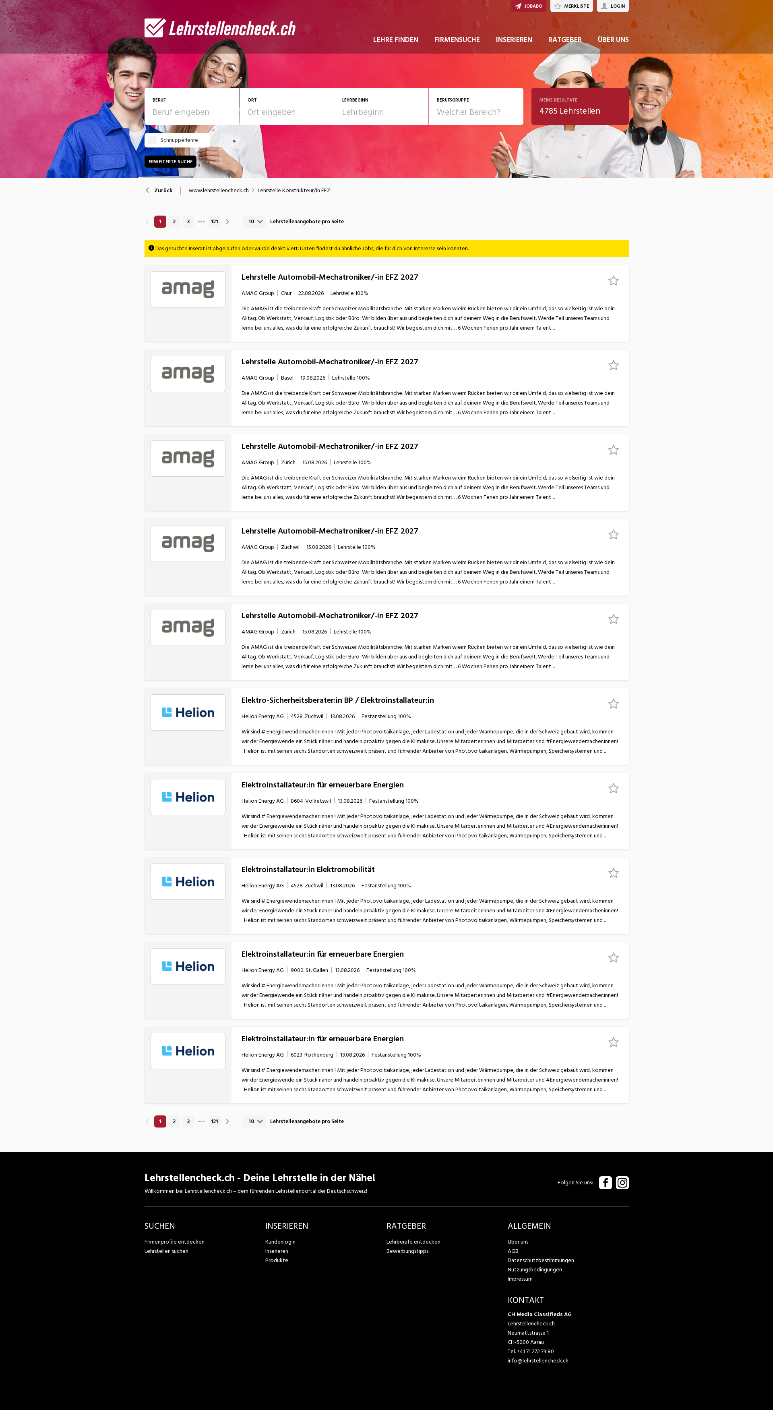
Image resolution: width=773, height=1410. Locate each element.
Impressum (520, 1278)
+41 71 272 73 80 (535, 1351)
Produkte (276, 1260)
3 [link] (188, 221)
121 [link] (214, 221)
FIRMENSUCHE (457, 40)
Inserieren (276, 1251)
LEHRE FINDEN (395, 40)
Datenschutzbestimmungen (541, 1260)
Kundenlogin (280, 1241)
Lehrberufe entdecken (413, 1241)
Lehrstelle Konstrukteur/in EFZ (294, 190)
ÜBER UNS (613, 40)
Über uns (518, 1241)
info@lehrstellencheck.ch (538, 1360)
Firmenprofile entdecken (175, 1241)
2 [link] (174, 221)
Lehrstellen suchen (166, 1251)
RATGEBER (565, 40)
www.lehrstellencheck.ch (219, 190)
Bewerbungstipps (407, 1251)
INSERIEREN (514, 40)
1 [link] (160, 221)
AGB (513, 1251)
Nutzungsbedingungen (535, 1269)
